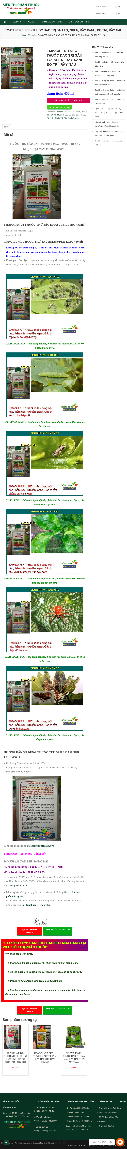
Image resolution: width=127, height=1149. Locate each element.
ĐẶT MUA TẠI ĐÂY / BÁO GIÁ (30, 931)
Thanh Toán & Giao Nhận (108, 1113)
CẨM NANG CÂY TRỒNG (52, 22)
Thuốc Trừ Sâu (73, 118)
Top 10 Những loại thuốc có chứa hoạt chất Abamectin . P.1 (110, 83)
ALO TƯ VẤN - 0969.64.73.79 (58, 930)
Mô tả (6, 127)
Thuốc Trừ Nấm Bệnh (71, 115)
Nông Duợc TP (59, 1143)
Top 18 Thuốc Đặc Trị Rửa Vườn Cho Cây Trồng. (109, 64)
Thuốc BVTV (16, 22)
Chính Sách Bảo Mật (106, 1126)
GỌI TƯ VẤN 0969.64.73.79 (59, 107)
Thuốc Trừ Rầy (61, 118)
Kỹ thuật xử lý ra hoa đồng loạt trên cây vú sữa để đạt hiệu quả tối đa (109, 124)
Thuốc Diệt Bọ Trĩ (73, 112)
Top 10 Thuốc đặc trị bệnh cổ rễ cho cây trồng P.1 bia (109, 55)
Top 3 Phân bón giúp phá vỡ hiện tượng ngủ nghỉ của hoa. (108, 73)
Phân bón (31, 22)
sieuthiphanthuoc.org (40, 845)
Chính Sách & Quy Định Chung (110, 1108)
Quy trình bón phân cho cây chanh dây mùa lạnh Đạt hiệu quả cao (110, 133)
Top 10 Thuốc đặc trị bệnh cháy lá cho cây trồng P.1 (110, 101)
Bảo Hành (102, 1122)
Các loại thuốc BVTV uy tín (35, 905)
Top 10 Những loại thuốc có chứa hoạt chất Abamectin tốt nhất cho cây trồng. (110, 92)
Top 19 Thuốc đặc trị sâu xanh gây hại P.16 (110, 143)
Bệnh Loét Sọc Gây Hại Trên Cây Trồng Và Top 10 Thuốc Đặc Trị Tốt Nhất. (109, 113)
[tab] (6, 126)
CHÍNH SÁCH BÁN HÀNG (79, 22)
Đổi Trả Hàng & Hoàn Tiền (108, 1117)
